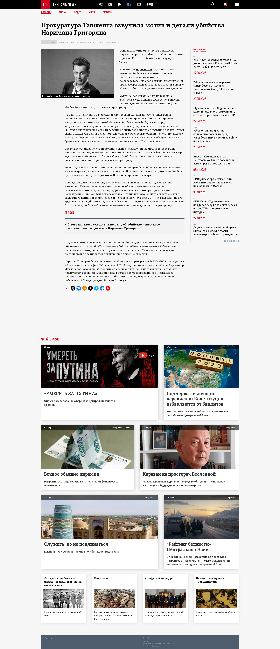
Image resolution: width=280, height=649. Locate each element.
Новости (46, 12)
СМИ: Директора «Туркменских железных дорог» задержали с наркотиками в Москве (212, 182)
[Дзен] (90, 288)
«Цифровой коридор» (159, 578)
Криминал (63, 42)
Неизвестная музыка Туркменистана (210, 580)
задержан (137, 242)
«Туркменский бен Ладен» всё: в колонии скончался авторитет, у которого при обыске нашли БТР (214, 111)
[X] (73, 288)
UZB (139, 4)
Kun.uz (136, 58)
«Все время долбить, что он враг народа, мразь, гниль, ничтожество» (62, 582)
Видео (77, 12)
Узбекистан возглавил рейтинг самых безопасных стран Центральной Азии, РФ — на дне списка (213, 87)
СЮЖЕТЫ (107, 12)
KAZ (101, 4)
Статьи (62, 12)
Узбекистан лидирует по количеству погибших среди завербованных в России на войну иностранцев (215, 136)
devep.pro (155, 646)
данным (74, 114)
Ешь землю (101, 578)
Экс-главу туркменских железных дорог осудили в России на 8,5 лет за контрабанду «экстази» (215, 63)
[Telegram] (96, 288)
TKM (129, 4)
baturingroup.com (162, 643)
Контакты (48, 638)
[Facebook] (102, 288)
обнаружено (154, 167)
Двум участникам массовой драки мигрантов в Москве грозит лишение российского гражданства (215, 231)
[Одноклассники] (84, 288)
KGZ (110, 4)
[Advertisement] (140, 315)
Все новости (231, 241)
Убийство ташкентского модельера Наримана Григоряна (95, 42)
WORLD (150, 4)
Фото (92, 12)
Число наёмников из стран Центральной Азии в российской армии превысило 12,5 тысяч (214, 160)
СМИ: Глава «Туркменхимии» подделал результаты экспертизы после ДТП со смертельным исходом (215, 207)
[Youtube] (108, 288)
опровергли (144, 69)
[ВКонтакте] (78, 288)
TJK (119, 4)
